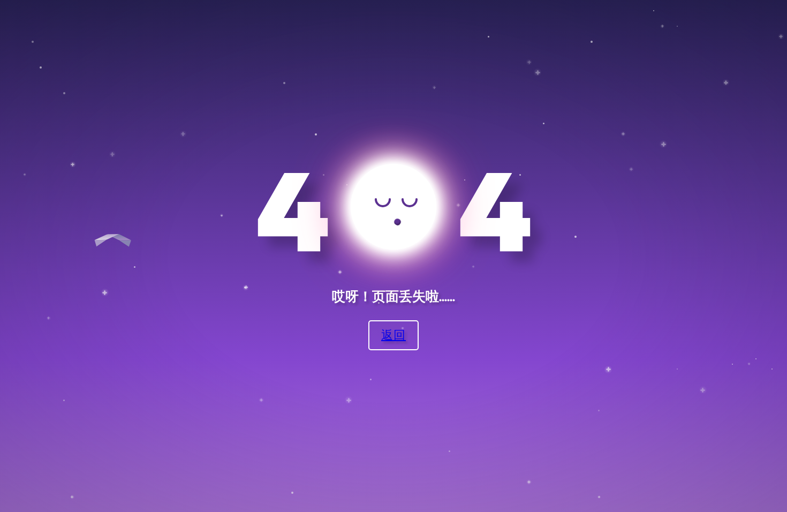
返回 (393, 334)
